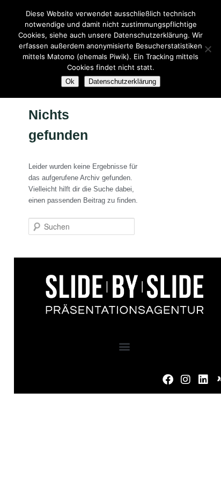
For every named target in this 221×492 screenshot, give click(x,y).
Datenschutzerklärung (122, 81)
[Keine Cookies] (207, 49)
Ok (70, 81)
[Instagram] (185, 379)
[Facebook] (167, 379)
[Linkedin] (203, 379)
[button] (125, 346)
